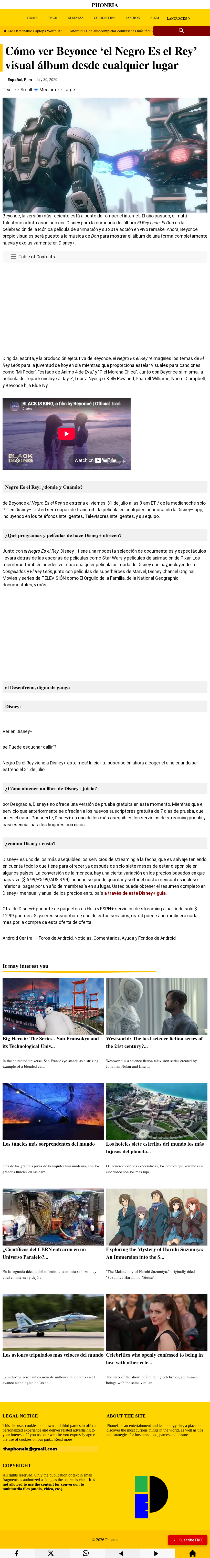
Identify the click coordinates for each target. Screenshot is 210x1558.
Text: (8, 89)
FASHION (132, 17)
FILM (154, 17)
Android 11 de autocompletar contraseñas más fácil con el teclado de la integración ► (138, 31)
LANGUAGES (177, 18)
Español (15, 79)
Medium (47, 89)
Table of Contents (36, 256)
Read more (63, 1439)
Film (28, 79)
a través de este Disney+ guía (135, 893)
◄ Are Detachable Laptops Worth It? (32, 31)
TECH (52, 17)
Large (69, 89)
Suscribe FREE (191, 1540)
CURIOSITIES (104, 17)
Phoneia (105, 5)
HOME (32, 17)
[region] (105, 308)
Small (26, 89)
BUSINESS (75, 17)
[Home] (192, 1555)
